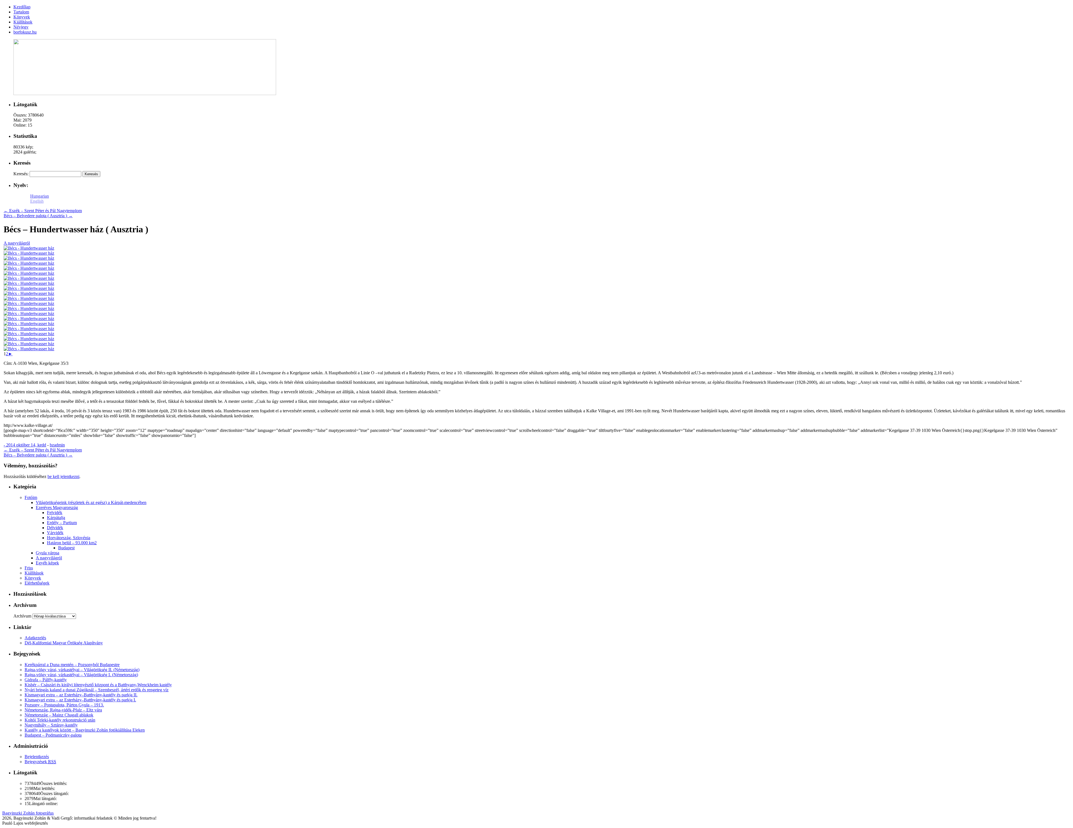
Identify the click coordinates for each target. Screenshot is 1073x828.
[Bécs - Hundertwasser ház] (29, 248)
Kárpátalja (56, 517)
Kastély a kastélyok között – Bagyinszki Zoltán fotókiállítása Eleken (85, 730)
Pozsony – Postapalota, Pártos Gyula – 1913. (64, 704)
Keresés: (21, 173)
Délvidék (55, 527)
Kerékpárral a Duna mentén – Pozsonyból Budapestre (72, 664)
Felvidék (54, 512)
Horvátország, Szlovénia (68, 537)
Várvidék (55, 532)
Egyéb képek (47, 562)
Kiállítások (34, 573)
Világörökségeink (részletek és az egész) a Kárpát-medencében (91, 502)
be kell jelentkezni (63, 476)
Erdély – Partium (62, 522)
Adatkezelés (35, 637)
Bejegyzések (40, 761)
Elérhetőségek (37, 583)
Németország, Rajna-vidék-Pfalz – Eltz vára (63, 710)
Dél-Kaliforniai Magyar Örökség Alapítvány (64, 642)
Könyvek (33, 578)
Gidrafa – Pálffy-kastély (46, 679)
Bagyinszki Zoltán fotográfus (28, 813)
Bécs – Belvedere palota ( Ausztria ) (38, 215)
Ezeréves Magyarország (57, 507)
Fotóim (31, 497)
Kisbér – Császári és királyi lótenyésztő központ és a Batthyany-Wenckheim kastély (98, 684)
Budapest (66, 547)
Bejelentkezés (37, 756)
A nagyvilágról (17, 243)
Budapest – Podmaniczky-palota (53, 735)
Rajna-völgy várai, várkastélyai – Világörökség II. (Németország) (82, 669)
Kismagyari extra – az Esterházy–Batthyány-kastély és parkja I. (80, 699)
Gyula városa (47, 552)
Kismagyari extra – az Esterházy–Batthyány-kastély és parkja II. (81, 694)
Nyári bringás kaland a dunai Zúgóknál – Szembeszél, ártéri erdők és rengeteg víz (96, 689)
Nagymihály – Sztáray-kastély (51, 725)
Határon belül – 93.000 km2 (72, 542)
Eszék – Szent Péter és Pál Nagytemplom (43, 210)
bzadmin (57, 445)
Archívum (22, 616)
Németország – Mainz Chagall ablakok (59, 715)
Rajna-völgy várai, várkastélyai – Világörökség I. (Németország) (81, 674)
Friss (29, 568)
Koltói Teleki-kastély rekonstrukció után (60, 720)
